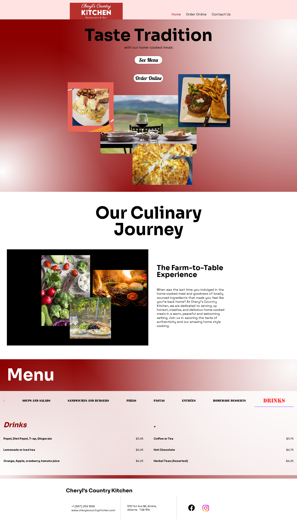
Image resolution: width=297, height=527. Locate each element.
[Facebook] (191, 507)
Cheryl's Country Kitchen (99, 490)
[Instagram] (205, 508)
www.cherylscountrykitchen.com (93, 510)
